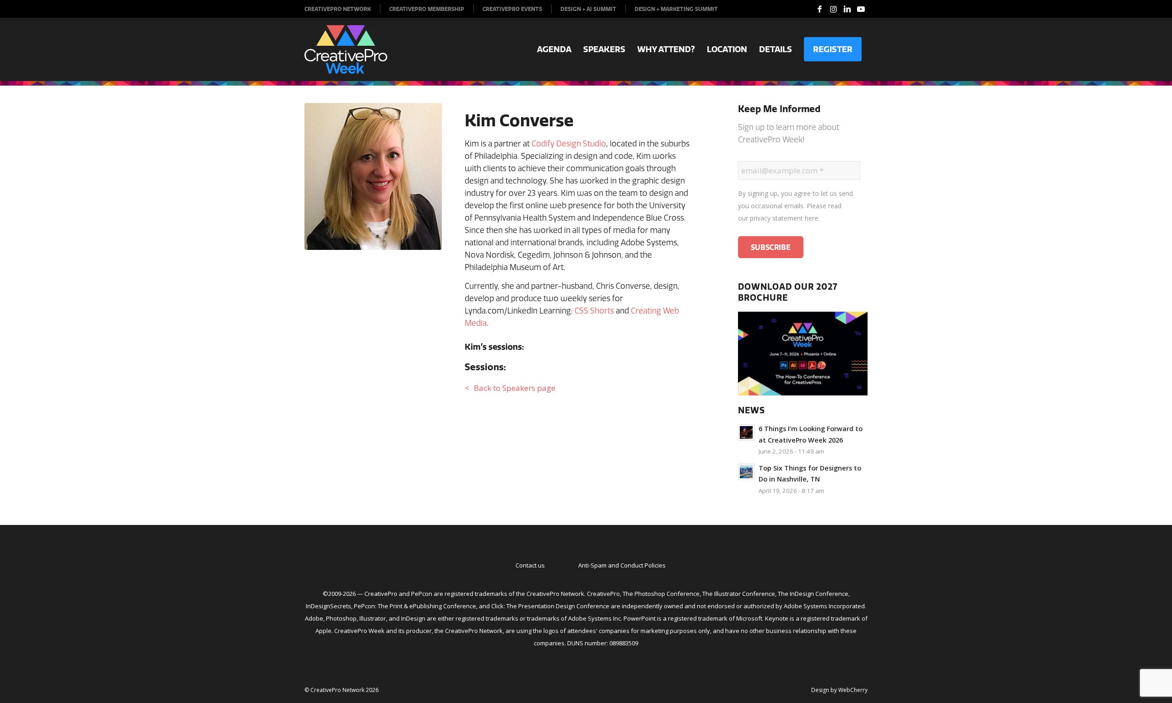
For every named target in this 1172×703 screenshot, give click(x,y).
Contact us (530, 565)
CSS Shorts (594, 310)
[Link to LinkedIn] (847, 9)
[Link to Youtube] (861, 9)
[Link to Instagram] (833, 9)
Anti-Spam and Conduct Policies (622, 565)
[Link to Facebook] (819, 9)
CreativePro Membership (426, 8)
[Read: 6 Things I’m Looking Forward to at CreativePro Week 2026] (746, 432)
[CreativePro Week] (345, 49)
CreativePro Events (512, 8)
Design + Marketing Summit (676, 8)
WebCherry (853, 690)
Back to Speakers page (514, 388)
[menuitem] (342, 9)
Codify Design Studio (569, 143)
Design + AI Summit (588, 8)
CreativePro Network (337, 8)
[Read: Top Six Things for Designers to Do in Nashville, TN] (746, 472)
